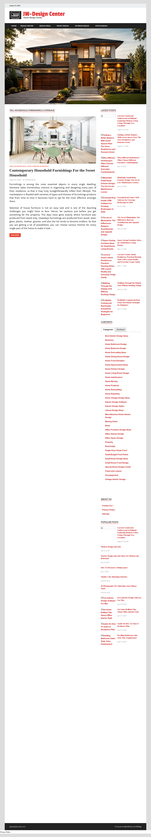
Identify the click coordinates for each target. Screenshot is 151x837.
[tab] (108, 329)
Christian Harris (30, 180)
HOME (13, 26)
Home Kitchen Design (115, 369)
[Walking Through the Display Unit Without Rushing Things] (108, 283)
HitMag (138, 827)
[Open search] (140, 26)
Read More (14, 234)
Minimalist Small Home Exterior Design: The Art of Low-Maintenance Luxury (128, 180)
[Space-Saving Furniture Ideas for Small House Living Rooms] (108, 241)
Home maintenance (113, 377)
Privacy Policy (108, 510)
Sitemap (105, 514)
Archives (121, 330)
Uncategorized (111, 475)
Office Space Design (114, 438)
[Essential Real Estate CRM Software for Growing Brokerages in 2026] (108, 198)
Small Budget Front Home (116, 455)
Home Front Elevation (115, 361)
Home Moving (111, 381)
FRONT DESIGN (63, 26)
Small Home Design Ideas (116, 459)
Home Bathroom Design (116, 344)
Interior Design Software (116, 402)
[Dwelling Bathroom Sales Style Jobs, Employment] (108, 636)
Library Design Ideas (114, 410)
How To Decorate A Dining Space (114, 568)
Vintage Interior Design (115, 479)
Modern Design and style (111, 547)
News (107, 426)
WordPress (128, 827)
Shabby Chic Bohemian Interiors (114, 577)
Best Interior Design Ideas (116, 336)
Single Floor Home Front (116, 450)
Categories (108, 330)
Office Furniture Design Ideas (38, 166)
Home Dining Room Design (117, 357)
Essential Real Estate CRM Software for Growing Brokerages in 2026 (128, 200)
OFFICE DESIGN (101, 26)
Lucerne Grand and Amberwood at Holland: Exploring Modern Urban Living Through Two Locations (127, 121)
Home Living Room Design (117, 373)
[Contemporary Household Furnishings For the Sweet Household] (52, 140)
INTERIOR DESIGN (82, 26)
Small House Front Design (117, 463)
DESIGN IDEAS (44, 26)
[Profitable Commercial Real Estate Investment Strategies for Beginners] (108, 300)
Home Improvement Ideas (116, 365)
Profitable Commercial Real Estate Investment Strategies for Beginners (128, 302)
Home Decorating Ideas (17, 166)
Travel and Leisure (113, 471)
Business (109, 340)
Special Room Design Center (118, 467)
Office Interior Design (114, 434)
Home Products (112, 386)
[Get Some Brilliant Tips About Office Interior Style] (108, 610)
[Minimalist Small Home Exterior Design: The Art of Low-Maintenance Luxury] (108, 178)
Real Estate (110, 446)
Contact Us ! (107, 506)
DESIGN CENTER (26, 26)
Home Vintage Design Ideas (117, 398)
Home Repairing (112, 394)
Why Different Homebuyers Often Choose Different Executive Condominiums (128, 160)
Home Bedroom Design (115, 348)
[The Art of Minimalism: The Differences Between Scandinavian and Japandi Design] (108, 218)
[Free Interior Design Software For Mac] (108, 598)
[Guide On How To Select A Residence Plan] (108, 624)
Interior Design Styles (114, 406)
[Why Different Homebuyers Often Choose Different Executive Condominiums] (108, 158)
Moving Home (111, 422)
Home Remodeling (113, 390)
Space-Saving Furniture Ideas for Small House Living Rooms (129, 242)
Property (109, 442)
